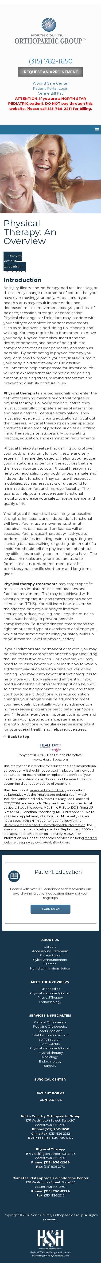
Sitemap (50, 964)
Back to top (18, 737)
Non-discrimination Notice (50, 968)
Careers (50, 946)
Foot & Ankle (50, 1044)
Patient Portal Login (50, 88)
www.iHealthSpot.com (50, 759)
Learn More (50, 909)
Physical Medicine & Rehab (50, 993)
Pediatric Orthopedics (50, 1026)
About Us (50, 940)
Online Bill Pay (50, 93)
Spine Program (50, 1039)
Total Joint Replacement (50, 1035)
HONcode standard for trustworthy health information (44, 825)
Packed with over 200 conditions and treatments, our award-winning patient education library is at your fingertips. (50, 893)
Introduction (15, 271)
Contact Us (50, 1100)
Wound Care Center (51, 83)
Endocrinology (50, 1002)
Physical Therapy (50, 997)
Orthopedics (50, 989)
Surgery (50, 1065)
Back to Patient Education (13, 261)
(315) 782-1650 (51, 61)
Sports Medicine (50, 1031)
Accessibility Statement (50, 951)
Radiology (50, 1057)
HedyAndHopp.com (58, 1255)
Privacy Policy (50, 955)
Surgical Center (50, 1079)
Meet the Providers (50, 982)
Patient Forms (50, 1093)
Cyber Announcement (50, 960)
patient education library (47, 790)
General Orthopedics (50, 1022)
